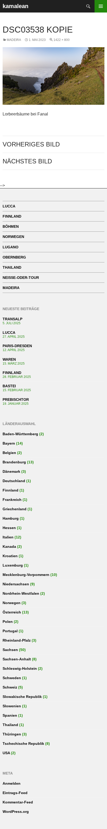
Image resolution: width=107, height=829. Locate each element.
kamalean (15, 6)
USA (6, 753)
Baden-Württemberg (20, 434)
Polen (8, 621)
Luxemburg (13, 565)
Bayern (9, 443)
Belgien (9, 453)
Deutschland (14, 481)
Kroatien (10, 556)
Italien (8, 537)
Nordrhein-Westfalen (21, 593)
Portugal (10, 631)
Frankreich (12, 500)
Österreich (12, 612)
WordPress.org (16, 811)
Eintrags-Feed (15, 793)
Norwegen (13, 237)
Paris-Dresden (17, 346)
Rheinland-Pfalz (17, 640)
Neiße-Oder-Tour (21, 277)
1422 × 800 (62, 40)
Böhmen (11, 226)
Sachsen (10, 650)
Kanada (9, 546)
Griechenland (14, 509)
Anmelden (12, 783)
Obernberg (14, 257)
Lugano (10, 247)
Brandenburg (14, 462)
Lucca (9, 206)
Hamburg (11, 518)
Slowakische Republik (22, 697)
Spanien (10, 715)
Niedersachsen (16, 584)
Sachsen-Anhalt (17, 659)
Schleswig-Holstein (20, 668)
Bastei (9, 386)
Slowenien (12, 706)
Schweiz (10, 687)
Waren (9, 359)
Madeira (14, 40)
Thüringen (12, 734)
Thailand (12, 267)
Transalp (12, 319)
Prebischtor (16, 399)
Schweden (12, 678)
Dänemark (11, 471)
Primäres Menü (101, 6)
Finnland (12, 216)
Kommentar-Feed (18, 802)
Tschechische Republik (23, 743)
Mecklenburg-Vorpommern (26, 575)
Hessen (9, 528)
